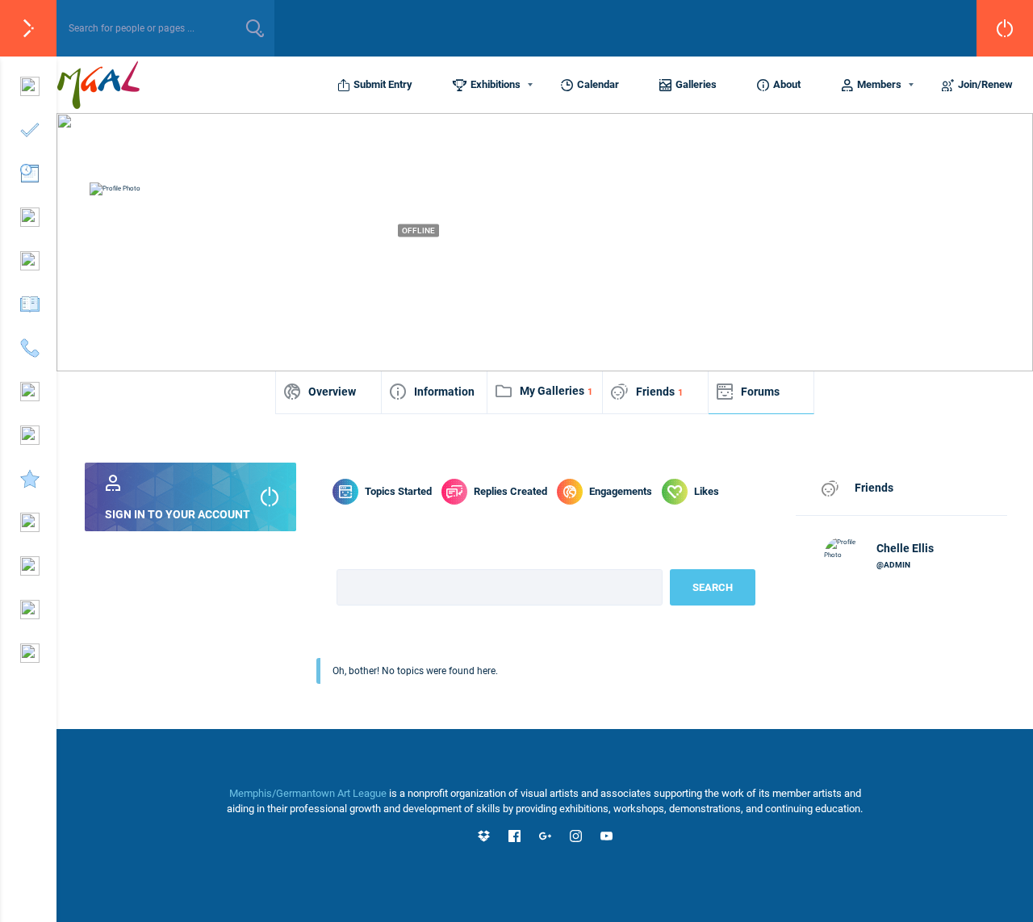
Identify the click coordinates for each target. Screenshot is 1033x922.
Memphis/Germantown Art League (308, 793)
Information (444, 391)
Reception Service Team (339, 259)
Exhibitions (495, 84)
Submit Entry (382, 84)
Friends (659, 391)
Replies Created (510, 491)
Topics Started (398, 491)
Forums (760, 391)
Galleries (696, 84)
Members (879, 84)
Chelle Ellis (905, 548)
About (787, 84)
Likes (706, 491)
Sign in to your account (177, 514)
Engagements (620, 491)
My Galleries (556, 390)
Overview (332, 391)
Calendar (598, 84)
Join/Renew (985, 84)
